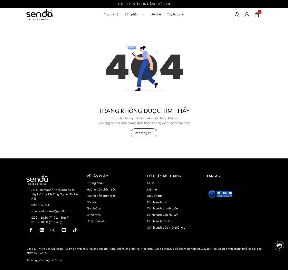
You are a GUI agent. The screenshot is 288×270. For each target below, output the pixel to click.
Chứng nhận (95, 183)
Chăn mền (94, 215)
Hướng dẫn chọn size (101, 196)
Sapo (58, 260)
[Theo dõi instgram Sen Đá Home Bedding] (52, 229)
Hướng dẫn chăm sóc (101, 189)
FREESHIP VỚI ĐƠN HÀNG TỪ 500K (144, 4)
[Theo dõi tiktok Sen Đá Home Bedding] (74, 229)
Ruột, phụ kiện (96, 221)
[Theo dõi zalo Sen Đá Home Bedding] (41, 229)
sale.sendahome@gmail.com (50, 211)
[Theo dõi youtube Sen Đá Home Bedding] (63, 229)
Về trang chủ (144, 133)
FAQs (150, 183)
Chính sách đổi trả (159, 221)
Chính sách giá (157, 202)
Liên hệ (152, 189)
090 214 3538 (41, 205)
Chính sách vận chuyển (162, 215)
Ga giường (94, 208)
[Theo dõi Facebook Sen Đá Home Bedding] (30, 229)
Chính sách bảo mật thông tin (167, 227)
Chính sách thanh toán (162, 208)
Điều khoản (155, 196)
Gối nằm (92, 202)
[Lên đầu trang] (279, 261)
